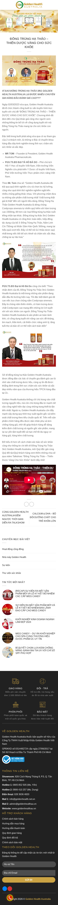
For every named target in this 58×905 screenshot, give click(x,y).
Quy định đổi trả (10, 837)
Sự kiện (6, 565)
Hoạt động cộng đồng (13, 549)
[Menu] (3, 4)
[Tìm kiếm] (55, 5)
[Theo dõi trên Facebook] (4, 888)
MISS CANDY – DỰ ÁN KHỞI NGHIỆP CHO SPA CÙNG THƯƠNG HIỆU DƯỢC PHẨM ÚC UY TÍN (35, 636)
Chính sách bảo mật (12, 842)
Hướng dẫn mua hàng (13, 823)
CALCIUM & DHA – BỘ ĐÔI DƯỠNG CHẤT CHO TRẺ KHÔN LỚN (43, 517)
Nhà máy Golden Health (14, 557)
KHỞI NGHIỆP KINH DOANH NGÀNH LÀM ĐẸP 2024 (34, 620)
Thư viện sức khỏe (11, 573)
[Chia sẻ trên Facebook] (26, 504)
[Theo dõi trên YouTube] (9, 888)
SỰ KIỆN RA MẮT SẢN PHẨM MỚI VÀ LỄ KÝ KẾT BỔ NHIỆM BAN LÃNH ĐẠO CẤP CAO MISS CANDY (35, 608)
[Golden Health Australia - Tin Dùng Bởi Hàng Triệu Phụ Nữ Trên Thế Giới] (29, 5)
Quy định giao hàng (12, 833)
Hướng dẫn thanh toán (13, 828)
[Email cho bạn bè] (31, 504)
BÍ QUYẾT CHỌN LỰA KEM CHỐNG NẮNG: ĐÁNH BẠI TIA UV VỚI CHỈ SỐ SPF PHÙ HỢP (35, 650)
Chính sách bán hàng (13, 819)
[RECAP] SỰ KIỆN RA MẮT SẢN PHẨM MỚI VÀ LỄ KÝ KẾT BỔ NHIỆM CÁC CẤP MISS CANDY (34, 593)
